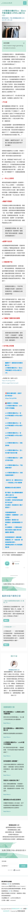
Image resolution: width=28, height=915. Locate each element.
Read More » (7, 723)
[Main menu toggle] (25, 3)
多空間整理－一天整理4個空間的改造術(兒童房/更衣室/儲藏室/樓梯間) (13, 530)
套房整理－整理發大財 (12, 520)
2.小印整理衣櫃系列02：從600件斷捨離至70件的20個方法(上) (13, 415)
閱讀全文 (6, 620)
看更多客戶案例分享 (11, 596)
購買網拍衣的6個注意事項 (13, 487)
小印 (8, 884)
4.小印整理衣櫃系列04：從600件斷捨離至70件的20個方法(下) (13, 435)
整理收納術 (5, 18)
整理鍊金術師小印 (17, 908)
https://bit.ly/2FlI (10, 398)
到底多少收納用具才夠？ (11, 780)
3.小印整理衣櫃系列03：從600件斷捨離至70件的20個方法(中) (13, 425)
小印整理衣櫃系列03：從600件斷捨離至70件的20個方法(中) (13, 370)
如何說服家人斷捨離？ (10, 761)
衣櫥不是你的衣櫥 (11, 453)
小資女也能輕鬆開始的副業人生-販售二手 (13, 601)
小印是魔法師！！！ (9, 627)
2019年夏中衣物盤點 (11, 497)
